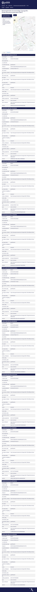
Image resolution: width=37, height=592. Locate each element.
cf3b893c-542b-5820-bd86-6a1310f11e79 (9, 54)
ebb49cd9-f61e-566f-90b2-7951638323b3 (9, 108)
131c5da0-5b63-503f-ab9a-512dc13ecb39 (9, 374)
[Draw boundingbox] (14, 20)
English (3, 7)
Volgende (9, 52)
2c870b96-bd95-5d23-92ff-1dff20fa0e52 (9, 427)
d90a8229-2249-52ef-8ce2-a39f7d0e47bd (9, 481)
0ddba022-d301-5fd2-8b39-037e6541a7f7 (9, 161)
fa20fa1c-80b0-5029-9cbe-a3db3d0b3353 (9, 321)
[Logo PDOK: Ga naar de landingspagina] (6, 2)
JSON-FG (11, 7)
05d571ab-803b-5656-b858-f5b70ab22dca (9, 268)
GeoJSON (7, 7)
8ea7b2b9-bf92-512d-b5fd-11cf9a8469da (9, 214)
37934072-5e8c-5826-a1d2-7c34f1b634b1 (9, 534)
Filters (15, 15)
